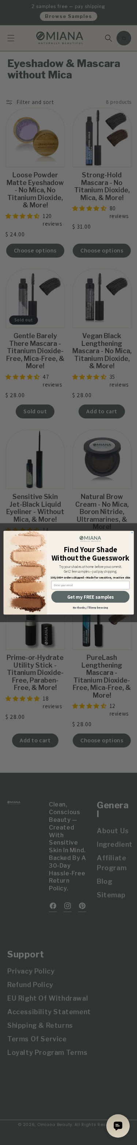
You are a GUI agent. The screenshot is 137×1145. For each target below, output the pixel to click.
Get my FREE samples (90, 596)
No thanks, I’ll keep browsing (90, 607)
